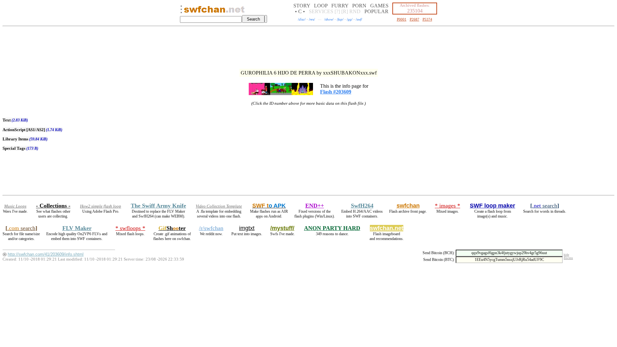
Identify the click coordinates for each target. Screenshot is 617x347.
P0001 (402, 19)
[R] (344, 11)
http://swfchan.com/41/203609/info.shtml (46, 254)
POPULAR (376, 11)
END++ (314, 205)
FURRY (339, 5)
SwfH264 (362, 205)
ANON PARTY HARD (332, 228)
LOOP (320, 5)
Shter (172, 228)
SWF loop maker (492, 205)
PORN (359, 5)
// (302, 19)
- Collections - (53, 205)
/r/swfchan (211, 228)
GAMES (379, 5)
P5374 (427, 19)
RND (355, 11)
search (544, 205)
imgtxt (247, 228)
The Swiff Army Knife (158, 205)
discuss (568, 258)
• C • (300, 11)
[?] (337, 11)
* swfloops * (130, 228)
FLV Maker (77, 228)
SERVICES (321, 11)
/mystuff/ (282, 228)
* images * (447, 205)
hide (566, 254)
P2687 (414, 19)
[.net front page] (181, 11)
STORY (301, 5)
